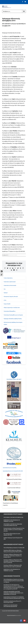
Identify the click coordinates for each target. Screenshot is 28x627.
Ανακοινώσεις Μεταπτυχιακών (10, 285)
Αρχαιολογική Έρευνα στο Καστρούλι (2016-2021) (13, 471)
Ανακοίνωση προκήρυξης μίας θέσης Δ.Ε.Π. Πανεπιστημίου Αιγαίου (12, 601)
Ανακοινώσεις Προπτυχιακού (10, 281)
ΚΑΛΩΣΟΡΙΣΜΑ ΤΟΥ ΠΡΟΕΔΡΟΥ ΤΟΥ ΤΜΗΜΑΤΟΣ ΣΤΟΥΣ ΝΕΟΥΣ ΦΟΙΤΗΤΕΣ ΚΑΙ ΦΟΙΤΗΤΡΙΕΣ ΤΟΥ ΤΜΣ (14, 597)
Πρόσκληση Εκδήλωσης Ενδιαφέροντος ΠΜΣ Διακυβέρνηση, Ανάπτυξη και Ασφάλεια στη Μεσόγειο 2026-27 (13, 556)
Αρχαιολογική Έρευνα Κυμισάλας (9, 467)
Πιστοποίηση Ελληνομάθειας (9, 311)
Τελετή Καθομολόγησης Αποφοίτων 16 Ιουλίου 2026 (14, 547)
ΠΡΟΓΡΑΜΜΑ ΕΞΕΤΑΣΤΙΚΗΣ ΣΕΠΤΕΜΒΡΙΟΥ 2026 (13, 517)
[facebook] (21, 620)
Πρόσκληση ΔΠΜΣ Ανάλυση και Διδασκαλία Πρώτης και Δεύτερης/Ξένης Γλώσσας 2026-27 (13, 551)
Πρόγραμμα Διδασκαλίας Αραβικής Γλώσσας (13, 318)
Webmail (6, 292)
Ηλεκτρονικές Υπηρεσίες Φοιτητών (11, 296)
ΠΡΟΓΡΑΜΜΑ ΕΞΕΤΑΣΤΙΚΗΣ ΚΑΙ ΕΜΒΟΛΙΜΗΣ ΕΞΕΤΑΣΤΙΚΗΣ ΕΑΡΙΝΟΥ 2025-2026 (13, 524)
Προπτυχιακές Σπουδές (13, 255)
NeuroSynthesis (18, 615)
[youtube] (24, 620)
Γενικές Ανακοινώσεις (8, 278)
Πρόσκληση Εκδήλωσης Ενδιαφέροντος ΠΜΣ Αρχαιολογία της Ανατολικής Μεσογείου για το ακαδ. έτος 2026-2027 (13, 561)
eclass (5, 300)
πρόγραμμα (13, 23)
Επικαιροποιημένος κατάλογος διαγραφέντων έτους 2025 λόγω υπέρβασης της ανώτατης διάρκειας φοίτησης (14, 529)
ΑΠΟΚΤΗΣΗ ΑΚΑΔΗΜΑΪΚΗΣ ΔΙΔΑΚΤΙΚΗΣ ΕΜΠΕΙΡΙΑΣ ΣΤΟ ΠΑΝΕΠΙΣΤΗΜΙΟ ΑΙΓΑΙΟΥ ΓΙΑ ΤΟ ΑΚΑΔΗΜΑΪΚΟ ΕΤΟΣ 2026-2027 (13, 593)
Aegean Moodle (7, 303)
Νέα (4, 289)
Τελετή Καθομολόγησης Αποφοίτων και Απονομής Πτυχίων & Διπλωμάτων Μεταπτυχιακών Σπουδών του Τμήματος (14, 581)
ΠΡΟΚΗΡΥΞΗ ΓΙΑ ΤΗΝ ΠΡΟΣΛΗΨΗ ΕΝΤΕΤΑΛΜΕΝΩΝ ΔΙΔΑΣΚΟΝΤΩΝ (10, 605)
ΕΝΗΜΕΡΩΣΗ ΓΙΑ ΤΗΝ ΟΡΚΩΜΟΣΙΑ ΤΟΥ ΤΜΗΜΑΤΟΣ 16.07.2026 (12, 520)
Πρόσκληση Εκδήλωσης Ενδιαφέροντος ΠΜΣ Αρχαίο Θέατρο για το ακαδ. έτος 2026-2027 (13, 565)
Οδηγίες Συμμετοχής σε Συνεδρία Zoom (12, 307)
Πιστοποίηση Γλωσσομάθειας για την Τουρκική (13, 315)
